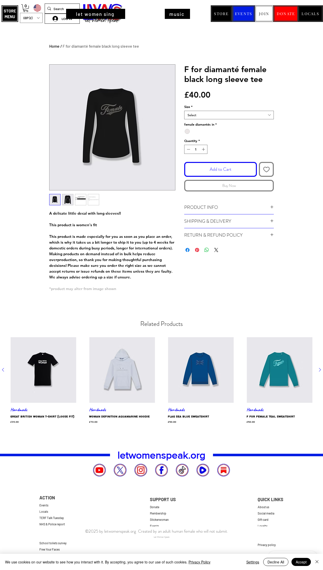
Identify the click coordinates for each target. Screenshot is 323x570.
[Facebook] (161, 470)
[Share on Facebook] (187, 250)
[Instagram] (140, 470)
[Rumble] (203, 470)
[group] (161, 383)
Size (188, 107)
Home (54, 46)
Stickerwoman (159, 519)
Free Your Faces (49, 549)
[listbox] (31, 18)
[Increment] (204, 149)
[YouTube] (99, 470)
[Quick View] (43, 370)
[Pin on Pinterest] (197, 250)
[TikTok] (182, 470)
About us (263, 507)
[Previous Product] (3, 370)
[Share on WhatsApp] (207, 250)
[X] (120, 470)
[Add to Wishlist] (266, 169)
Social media (266, 513)
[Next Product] (320, 370)
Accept (301, 561)
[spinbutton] (196, 149)
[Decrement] (188, 149)
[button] (10, 13)
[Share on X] (216, 250)
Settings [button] (252, 561)
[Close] (317, 562)
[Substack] (223, 470)
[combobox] (229, 115)
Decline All (275, 561)
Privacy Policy (199, 561)
